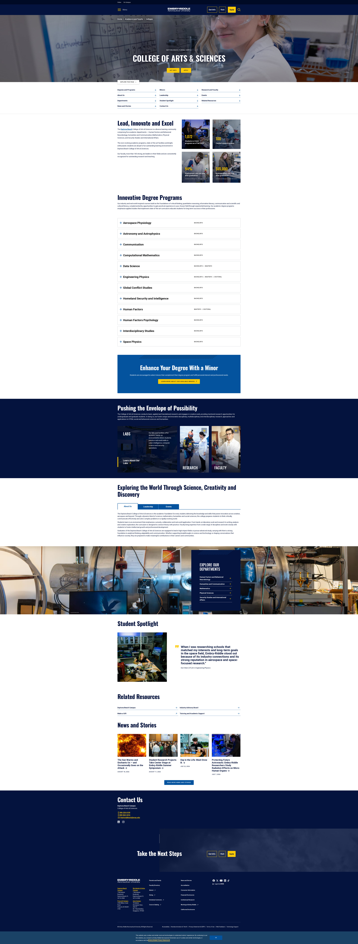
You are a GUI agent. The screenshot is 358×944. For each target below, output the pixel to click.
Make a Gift (121, 713)
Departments (122, 101)
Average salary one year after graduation (225, 171)
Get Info (212, 10)
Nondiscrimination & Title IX (179, 927)
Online (119, 2)
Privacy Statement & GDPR (197, 927)
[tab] (127, 506)
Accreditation (185, 885)
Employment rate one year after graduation (195, 171)
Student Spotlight (166, 101)
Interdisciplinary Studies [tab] (163, 331)
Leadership (164, 95)
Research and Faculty (210, 90)
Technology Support (232, 927)
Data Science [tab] (167, 266)
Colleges (149, 19)
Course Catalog (154, 904)
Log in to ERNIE (219, 884)
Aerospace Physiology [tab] (163, 222)
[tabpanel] (179, 524)
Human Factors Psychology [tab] (163, 320)
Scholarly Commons (155, 900)
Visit (222, 10)
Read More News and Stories (179, 782)
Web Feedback (220, 927)
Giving (151, 895)
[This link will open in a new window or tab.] (214, 880)
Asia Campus (137, 901)
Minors (162, 90)
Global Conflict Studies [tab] (163, 287)
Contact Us (164, 106)
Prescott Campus (122, 901)
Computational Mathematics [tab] (163, 255)
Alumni (151, 890)
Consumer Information (188, 890)
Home (119, 19)
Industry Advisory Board (189, 708)
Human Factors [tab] (167, 309)
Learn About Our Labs (131, 462)
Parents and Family (155, 880)
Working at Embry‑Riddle (188, 904)
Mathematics (205, 588)
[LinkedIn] (118, 822)
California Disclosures (188, 909)
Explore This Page (127, 82)
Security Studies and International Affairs (213, 598)
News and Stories (124, 106)
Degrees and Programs (126, 90)
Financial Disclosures (187, 895)
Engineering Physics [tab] (172, 277)
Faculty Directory (154, 885)
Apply (186, 70)
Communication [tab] (163, 244)
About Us (120, 95)
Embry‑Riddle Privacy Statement (159, 940)
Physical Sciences (207, 593)
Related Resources (209, 101)
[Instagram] (123, 822)
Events (204, 95)
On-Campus (127, 2)
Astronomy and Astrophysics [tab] (163, 233)
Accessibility (165, 927)
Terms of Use (210, 927)
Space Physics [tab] (163, 341)
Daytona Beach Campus (126, 708)
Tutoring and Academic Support (192, 713)
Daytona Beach (126, 129)
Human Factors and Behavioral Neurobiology (211, 578)
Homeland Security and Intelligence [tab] (163, 298)
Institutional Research (187, 900)
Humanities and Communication (212, 584)
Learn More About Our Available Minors (178, 381)
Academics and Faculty (134, 19)
